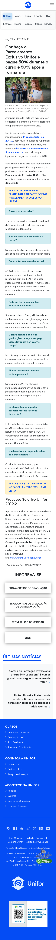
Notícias (11, 790)
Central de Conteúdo (18, 800)
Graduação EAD (15, 737)
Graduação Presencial (18, 732)
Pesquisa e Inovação (18, 774)
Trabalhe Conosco (36, 838)
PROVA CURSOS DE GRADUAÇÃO (28, 588)
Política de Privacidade (36, 841)
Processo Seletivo (17, 806)
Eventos (11, 795)
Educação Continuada (19, 747)
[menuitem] (7, 16)
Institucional (13, 763)
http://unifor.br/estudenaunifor (25, 557)
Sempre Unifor (15, 841)
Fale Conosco (16, 838)
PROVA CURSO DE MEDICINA (28, 622)
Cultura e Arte (14, 769)
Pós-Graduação (15, 742)
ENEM (28, 637)
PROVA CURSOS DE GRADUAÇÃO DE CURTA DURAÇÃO (28, 605)
